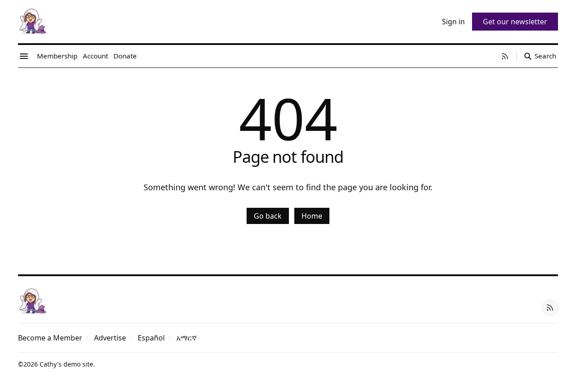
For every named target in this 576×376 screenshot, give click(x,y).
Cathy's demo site (66, 364)
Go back (268, 216)
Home (312, 216)
